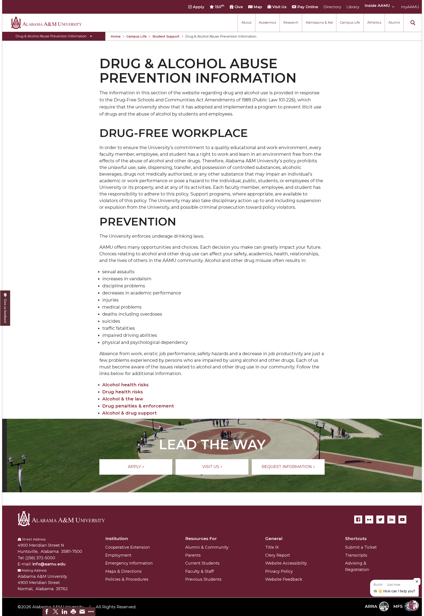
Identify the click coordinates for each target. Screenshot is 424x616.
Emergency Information (129, 563)
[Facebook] (358, 519)
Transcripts (356, 555)
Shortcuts (356, 538)
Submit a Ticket (361, 547)
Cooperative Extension (127, 547)
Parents (193, 555)
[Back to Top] (400, 564)
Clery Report (277, 555)
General (273, 538)
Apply (198, 7)
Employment (118, 555)
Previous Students (203, 579)
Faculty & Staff (199, 571)
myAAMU (410, 7)
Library (352, 7)
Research (290, 23)
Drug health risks (122, 391)
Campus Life (350, 23)
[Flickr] (369, 519)
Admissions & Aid (319, 23)
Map (257, 7)
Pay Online (307, 7)
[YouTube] (402, 519)
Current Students (202, 563)
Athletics (374, 23)
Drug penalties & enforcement (138, 406)
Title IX (272, 547)
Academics (267, 23)
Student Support (166, 36)
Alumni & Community (207, 547)
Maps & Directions (123, 571)
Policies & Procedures (126, 579)
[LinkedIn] (391, 519)
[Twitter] (380, 519)
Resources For (201, 538)
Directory (332, 7)
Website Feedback (283, 579)
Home (116, 36)
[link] (46, 611)
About (246, 23)
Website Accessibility (286, 563)
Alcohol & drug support (129, 413)
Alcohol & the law (122, 399)
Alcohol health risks (125, 384)
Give (238, 7)
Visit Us (279, 7)
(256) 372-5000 (40, 557)
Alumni (394, 23)
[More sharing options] (91, 611)
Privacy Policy (279, 571)
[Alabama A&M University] (65, 518)
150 (219, 6)
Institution (116, 538)
